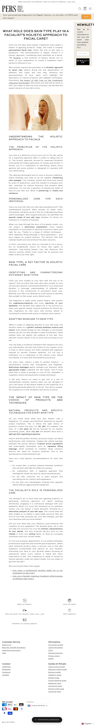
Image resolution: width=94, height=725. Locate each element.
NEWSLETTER (83, 61)
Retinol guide (53, 678)
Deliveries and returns (11, 650)
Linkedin (5, 675)
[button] (87, 723)
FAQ (4, 653)
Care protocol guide (56, 667)
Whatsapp (6, 669)
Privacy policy (54, 656)
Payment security (55, 653)
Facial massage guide (57, 680)
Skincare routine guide (57, 669)
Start (86, 17)
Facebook (6, 672)
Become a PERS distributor (14, 647)
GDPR (51, 658)
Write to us (6, 645)
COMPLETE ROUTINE (53, 2)
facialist (17, 58)
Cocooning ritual (55, 686)
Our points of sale (55, 645)
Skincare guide (54, 672)
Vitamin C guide (54, 675)
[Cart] (85, 8)
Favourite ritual (54, 691)
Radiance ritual (54, 683)
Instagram (6, 667)
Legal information (55, 647)
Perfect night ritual (56, 689)
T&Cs (50, 650)
